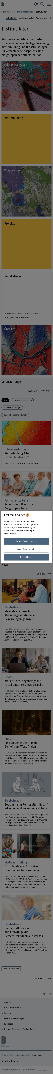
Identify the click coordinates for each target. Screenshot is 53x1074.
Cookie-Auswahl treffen (27, 549)
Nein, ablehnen (26, 557)
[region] (26, 537)
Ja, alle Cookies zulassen (26, 541)
